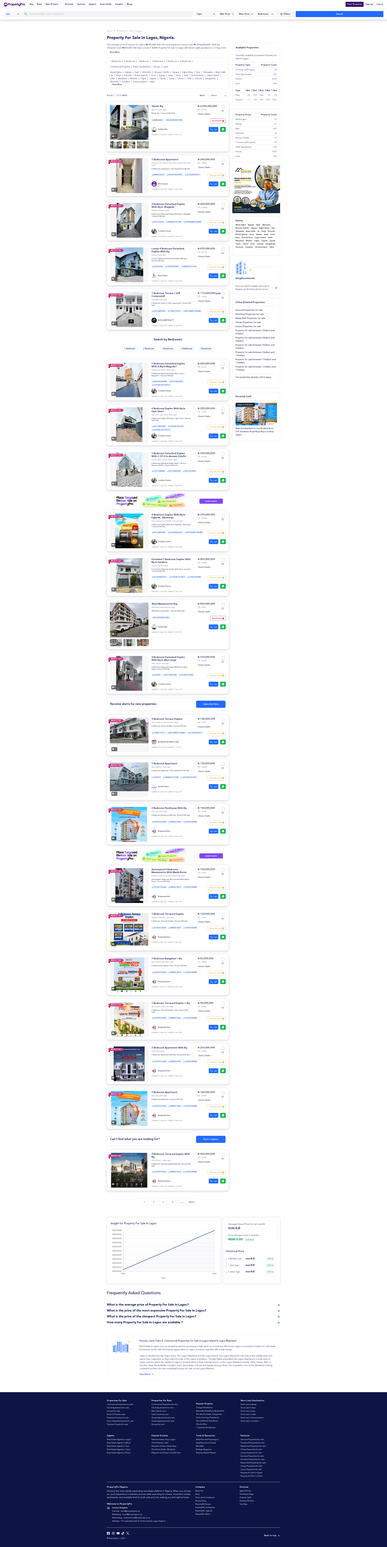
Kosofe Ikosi (198, 75)
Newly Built (158, 120)
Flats (238, 95)
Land (165, 67)
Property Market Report (206, 1453)
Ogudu (153, 79)
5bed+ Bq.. (157, 106)
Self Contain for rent (160, 1414)
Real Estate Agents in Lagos (119, 1439)
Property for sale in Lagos (129, 31)
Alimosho (147, 72)
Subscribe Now (210, 704)
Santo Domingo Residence (207, 1418)
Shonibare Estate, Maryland (163, 1449)
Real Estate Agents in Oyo (118, 1446)
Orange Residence (204, 1408)
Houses (239, 100)
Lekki (112, 79)
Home (109, 31)
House (157, 67)
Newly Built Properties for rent (253, 1446)
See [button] (145, 1374)
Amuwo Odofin (162, 72)
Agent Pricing (245, 1491)
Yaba (152, 82)
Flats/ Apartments (142, 67)
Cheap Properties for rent (251, 1449)
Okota (180, 79)
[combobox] (12, 14)
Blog (197, 1494)
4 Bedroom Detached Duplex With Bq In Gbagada (170, 214)
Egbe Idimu (188, 72)
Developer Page (247, 1494)
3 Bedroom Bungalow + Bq (166, 959)
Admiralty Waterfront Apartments (210, 1411)
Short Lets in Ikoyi (248, 1411)
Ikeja (118, 75)
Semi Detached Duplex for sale (120, 1421)
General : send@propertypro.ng (126, 1511)
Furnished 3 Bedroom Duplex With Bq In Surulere (170, 569)
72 (269, 95)
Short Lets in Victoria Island (252, 1418)
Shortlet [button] (69, 4)
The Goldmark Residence (207, 1421)
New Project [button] (52, 4)
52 (276, 95)
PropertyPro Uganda (203, 1511)
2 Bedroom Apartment (164, 763)
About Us (199, 1491)
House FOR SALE (168, 113)
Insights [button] (119, 4)
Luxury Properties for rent (251, 1453)
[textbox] (205, 14)
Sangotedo (210, 79)
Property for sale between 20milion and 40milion (255, 332)
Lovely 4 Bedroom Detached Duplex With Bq (168, 259)
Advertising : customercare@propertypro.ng (131, 1518)
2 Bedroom (130, 61)
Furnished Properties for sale (250, 314)
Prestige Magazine (204, 1449)
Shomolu (114, 82)
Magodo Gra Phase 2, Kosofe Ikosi (166, 1453)
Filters (287, 14)
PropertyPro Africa (202, 1514)
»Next (191, 1202)
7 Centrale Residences (205, 1428)
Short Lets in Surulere (250, 1421)
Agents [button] (92, 4)
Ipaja (171, 75)
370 (255, 95)
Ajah (137, 72)
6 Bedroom (186, 61)
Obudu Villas (201, 1424)
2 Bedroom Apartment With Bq (169, 1048)
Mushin (134, 79)
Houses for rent (157, 1424)
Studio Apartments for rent (162, 1421)
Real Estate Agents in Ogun (118, 1449)
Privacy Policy (200, 1501)
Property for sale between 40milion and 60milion (255, 339)
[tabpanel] (129, 122)
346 (261, 95)
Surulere (126, 82)
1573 (267, 100)
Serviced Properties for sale (249, 310)
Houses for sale (113, 1411)
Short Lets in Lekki (248, 1414)
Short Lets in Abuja (248, 1404)
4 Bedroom (158, 61)
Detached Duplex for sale (118, 1418)
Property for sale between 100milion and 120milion (256, 361)
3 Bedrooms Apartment (164, 159)
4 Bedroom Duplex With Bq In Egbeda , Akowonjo (171, 525)
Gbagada (208, 72)
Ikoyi (153, 75)
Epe (198, 72)
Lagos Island (213, 75)
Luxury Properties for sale (248, 326)
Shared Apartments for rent (163, 1418)
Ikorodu (128, 75)
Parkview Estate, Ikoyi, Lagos (163, 1439)
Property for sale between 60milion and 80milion (255, 346)
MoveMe (200, 1446)
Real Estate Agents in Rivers (119, 1453)
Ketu (186, 75)
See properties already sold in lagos (253, 377)
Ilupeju (162, 75)
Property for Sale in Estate (251, 1473)
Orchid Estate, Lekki (159, 1443)
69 (249, 95)
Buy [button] (31, 4)
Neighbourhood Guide (206, 1443)
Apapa (176, 72)
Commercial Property (120, 67)
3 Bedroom (144, 61)
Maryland (123, 79)
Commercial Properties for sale (120, 1404)
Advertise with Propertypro (207, 1439)
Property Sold (245, 1498)
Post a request (210, 1139)
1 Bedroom (116, 61)
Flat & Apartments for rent (162, 1408)
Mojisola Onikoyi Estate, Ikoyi (163, 1446)
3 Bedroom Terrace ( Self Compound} (165, 303)
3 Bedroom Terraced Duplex (167, 914)
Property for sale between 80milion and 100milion (255, 354)
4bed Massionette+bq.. (164, 604)
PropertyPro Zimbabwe (205, 1507)
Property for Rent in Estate (252, 1476)
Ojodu (162, 79)
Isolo (179, 75)
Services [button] (81, 4)
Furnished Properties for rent (253, 1443)
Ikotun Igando (142, 75)
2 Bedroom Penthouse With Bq (169, 808)
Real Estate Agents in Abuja (118, 1443)
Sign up (369, 4)
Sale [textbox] (8, 14)
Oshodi (198, 79)
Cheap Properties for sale (248, 322)
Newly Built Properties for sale (250, 318)
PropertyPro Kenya (203, 1504)
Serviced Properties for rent (252, 1439)
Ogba (143, 79)
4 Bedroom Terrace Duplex (166, 719)
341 (261, 100)
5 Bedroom (172, 61)
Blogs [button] (130, 4)
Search (339, 14)
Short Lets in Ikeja (248, 1408)
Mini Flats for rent (158, 1411)
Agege (128, 72)
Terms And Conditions (204, 1498)
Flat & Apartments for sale (118, 1408)
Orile (189, 79)
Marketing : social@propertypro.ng (127, 1514)
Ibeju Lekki (221, 72)
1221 (274, 100)
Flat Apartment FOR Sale (180, 169)
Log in (380, 4)
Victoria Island (140, 82)
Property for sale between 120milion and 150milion (256, 368)
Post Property (354, 4)
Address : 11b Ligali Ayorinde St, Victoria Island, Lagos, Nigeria (138, 1521)
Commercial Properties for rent (164, 1404)
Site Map (243, 1504)
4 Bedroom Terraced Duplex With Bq (165, 1164)
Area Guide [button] (105, 4)
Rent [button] (39, 4)
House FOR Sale (159, 216)
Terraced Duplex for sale (117, 1424)
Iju (112, 75)
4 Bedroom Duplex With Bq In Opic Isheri (167, 418)
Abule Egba (116, 72)
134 (255, 100)
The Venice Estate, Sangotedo (209, 1414)
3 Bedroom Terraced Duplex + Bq (170, 1003)
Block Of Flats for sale (116, 1414)
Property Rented (247, 1501)
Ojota (172, 79)
